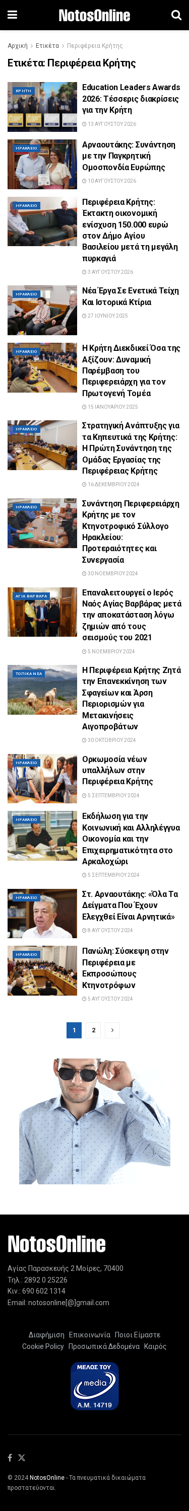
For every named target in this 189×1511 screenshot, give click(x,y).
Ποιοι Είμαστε (136, 1335)
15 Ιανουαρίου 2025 (112, 407)
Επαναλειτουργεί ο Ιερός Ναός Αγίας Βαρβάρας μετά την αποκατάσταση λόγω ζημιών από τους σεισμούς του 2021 (131, 615)
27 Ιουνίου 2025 (107, 316)
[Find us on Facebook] (10, 1458)
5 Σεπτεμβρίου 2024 (113, 795)
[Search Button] (176, 15)
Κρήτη (24, 91)
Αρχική (18, 45)
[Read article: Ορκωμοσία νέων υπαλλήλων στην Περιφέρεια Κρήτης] (42, 779)
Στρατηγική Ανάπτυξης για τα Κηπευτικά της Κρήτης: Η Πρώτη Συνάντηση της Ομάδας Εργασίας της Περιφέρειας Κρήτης (130, 448)
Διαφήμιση (47, 1335)
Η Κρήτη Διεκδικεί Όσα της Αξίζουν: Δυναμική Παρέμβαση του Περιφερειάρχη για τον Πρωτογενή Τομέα (131, 370)
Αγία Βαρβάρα (31, 596)
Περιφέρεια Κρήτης (95, 45)
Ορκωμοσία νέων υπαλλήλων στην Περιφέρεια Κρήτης (117, 770)
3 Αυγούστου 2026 (110, 272)
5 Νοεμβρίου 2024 (111, 651)
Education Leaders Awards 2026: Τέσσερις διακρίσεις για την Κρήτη (131, 99)
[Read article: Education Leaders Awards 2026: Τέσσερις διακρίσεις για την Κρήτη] (42, 107)
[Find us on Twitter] (22, 1458)
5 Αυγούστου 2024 (110, 999)
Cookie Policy (43, 1346)
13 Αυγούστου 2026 (111, 124)
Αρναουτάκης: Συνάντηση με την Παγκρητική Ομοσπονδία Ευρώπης (128, 156)
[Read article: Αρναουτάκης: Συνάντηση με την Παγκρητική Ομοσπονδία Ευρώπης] (42, 164)
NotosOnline (47, 1477)
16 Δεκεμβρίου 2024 (113, 484)
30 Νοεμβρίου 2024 (112, 573)
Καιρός (154, 1346)
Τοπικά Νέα (29, 673)
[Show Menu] (12, 15)
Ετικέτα (47, 45)
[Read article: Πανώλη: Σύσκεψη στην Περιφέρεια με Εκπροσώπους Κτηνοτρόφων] (42, 971)
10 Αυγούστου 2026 (111, 181)
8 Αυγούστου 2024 (110, 930)
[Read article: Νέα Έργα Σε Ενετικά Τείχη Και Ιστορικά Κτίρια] (42, 310)
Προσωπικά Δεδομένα (103, 1346)
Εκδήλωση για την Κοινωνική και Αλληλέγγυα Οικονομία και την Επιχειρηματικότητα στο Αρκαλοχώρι (130, 838)
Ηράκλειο (26, 148)
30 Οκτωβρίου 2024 (111, 740)
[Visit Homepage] (94, 15)
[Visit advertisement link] (94, 1121)
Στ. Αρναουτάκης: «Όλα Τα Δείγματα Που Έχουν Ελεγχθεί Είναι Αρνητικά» (129, 905)
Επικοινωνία (89, 1335)
